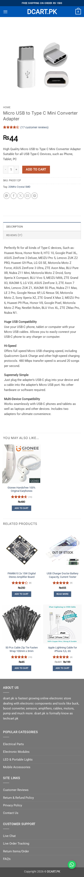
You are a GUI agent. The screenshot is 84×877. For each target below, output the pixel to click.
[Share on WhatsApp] (6, 195)
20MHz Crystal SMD (19, 186)
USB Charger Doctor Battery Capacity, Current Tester (62, 575)
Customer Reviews (16, 790)
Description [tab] (14, 226)
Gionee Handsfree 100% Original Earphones (21, 489)
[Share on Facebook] (13, 195)
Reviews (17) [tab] (14, 235)
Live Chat (9, 836)
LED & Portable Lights (18, 759)
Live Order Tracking (16, 843)
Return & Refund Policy (18, 798)
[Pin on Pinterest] (34, 195)
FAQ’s (7, 859)
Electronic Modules (16, 752)
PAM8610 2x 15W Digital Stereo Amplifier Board (22, 575)
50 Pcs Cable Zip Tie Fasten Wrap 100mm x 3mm (22, 649)
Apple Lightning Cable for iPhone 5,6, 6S (62, 649)
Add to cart (36, 169)
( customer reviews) (34, 127)
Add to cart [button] (21, 508)
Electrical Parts (13, 744)
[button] (5, 12)
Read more (62, 594)
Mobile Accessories (16, 767)
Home (6, 107)
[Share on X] (20, 195)
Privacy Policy (12, 805)
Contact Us (10, 813)
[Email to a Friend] (27, 195)
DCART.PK (42, 11)
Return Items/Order (16, 851)
